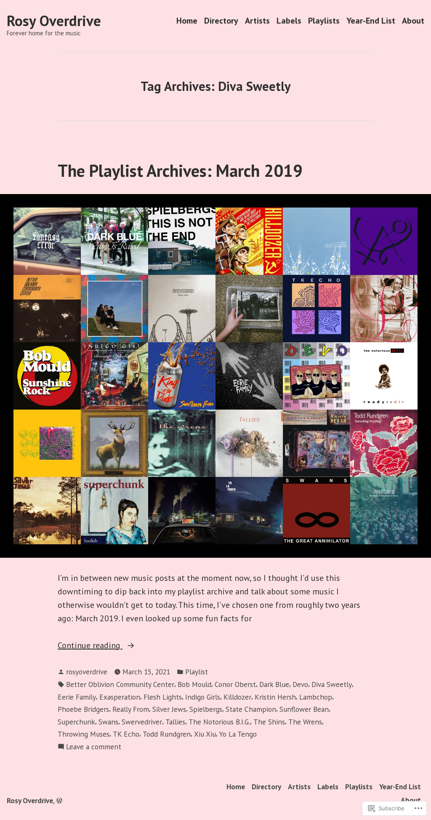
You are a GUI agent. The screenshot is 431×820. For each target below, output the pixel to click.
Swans (108, 722)
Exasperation (119, 697)
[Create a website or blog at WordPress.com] (59, 800)
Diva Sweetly (331, 684)
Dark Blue (274, 684)
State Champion (251, 709)
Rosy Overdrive (54, 20)
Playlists (324, 21)
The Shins (269, 722)
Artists (257, 21)
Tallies (175, 722)
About (413, 21)
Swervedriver (142, 722)
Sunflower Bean (304, 709)
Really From (130, 709)
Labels (289, 21)
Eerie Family (77, 697)
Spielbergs (205, 709)
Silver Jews (169, 709)
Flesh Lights (163, 697)
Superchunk (76, 722)
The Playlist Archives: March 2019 (180, 170)
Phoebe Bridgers (83, 709)
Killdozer (237, 697)
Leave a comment (93, 747)
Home (186, 21)
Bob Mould (194, 684)
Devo (300, 684)
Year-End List (370, 21)
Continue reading (90, 645)
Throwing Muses (83, 734)
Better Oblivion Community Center (120, 684)
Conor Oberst (235, 684)
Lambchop (315, 697)
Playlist (196, 671)
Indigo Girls (202, 697)
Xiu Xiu (205, 734)
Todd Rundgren (167, 734)
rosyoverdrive (86, 671)
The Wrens (305, 722)
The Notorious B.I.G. (219, 722)
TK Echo (126, 734)
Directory (221, 21)
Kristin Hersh (275, 697)
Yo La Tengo (238, 734)
